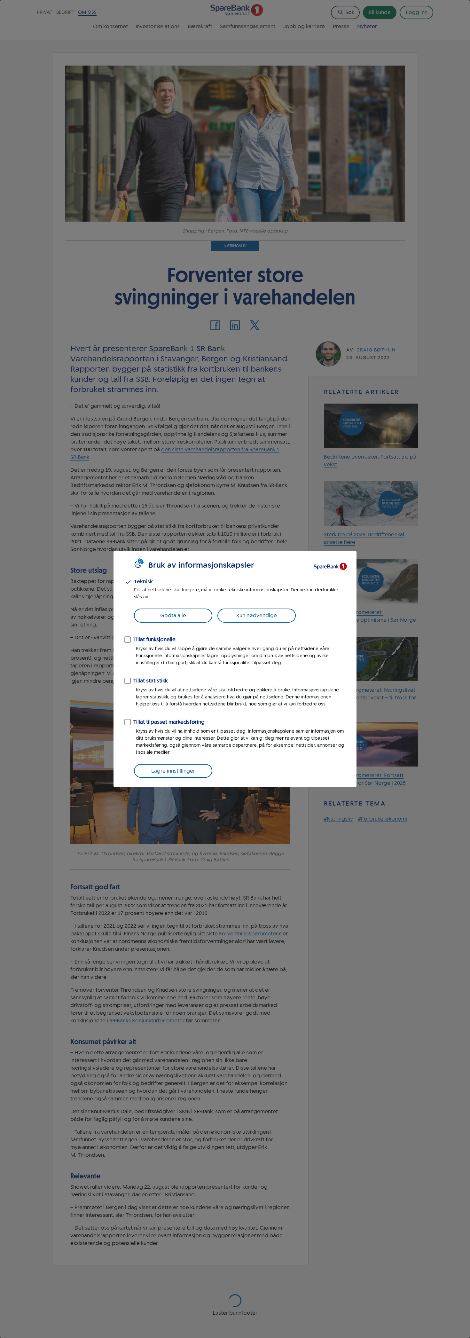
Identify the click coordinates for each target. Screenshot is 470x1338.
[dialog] (235, 669)
